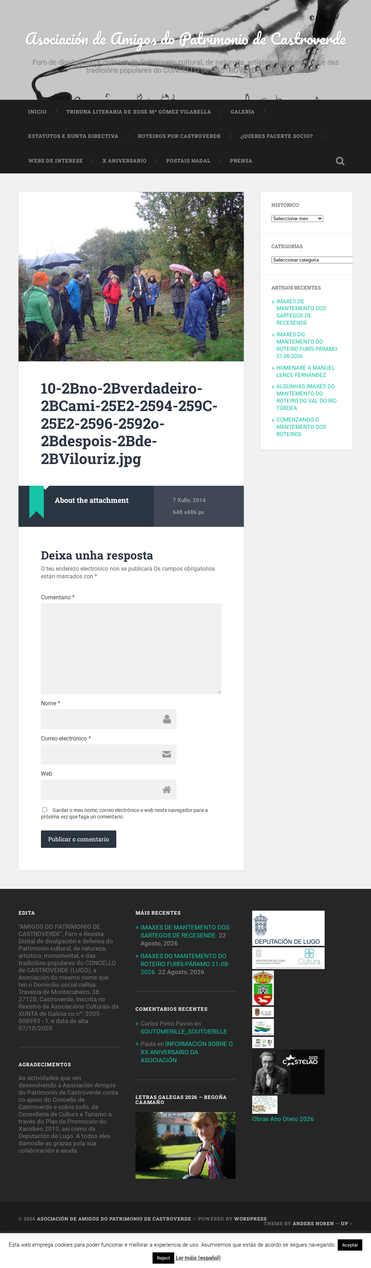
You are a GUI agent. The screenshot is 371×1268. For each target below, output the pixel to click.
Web (46, 774)
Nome (50, 703)
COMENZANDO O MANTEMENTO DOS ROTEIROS (301, 427)
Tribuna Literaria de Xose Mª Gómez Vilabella (138, 111)
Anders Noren (313, 1223)
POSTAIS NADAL (188, 160)
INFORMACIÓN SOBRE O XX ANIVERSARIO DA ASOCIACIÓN (187, 1051)
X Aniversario (125, 160)
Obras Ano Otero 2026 (283, 1119)
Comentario (58, 597)
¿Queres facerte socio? (277, 136)
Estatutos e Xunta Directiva (73, 136)
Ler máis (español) (198, 1258)
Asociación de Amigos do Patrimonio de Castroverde (185, 38)
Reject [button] (163, 1258)
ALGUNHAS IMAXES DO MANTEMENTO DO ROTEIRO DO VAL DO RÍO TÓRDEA (306, 397)
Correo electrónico (66, 739)
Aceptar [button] (350, 1245)
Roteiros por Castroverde (179, 136)
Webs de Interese (55, 160)
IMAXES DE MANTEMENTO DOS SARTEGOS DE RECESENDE (301, 312)
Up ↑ (347, 1223)
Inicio (37, 111)
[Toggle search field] (340, 161)
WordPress (250, 1219)
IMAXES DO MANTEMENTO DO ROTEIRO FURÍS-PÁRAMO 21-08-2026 (306, 345)
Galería (243, 111)
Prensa (241, 160)
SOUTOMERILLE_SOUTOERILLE (184, 1031)
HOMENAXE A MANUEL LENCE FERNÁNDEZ (305, 371)
